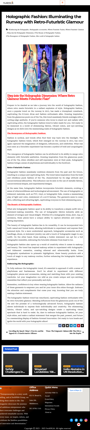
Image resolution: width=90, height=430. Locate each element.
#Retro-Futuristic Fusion (56, 30)
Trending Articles (78, 366)
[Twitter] (76, 420)
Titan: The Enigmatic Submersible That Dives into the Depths (63, 332)
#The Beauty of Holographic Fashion (47, 33)
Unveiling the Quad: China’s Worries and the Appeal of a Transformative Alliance (26, 332)
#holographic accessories (38, 30)
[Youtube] (78, 424)
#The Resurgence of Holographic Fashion (20, 36)
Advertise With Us (51, 393)
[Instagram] (86, 420)
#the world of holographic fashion (47, 36)
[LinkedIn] (81, 420)
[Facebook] (71, 420)
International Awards (52, 406)
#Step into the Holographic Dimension (20, 33)
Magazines (48, 402)
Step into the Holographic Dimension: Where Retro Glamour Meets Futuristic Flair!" (41, 97)
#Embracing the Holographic (19, 30)
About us (48, 412)
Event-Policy (49, 399)
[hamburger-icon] (62, 2)
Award (47, 396)
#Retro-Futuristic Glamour (75, 30)
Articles (9, 366)
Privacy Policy (50, 409)
